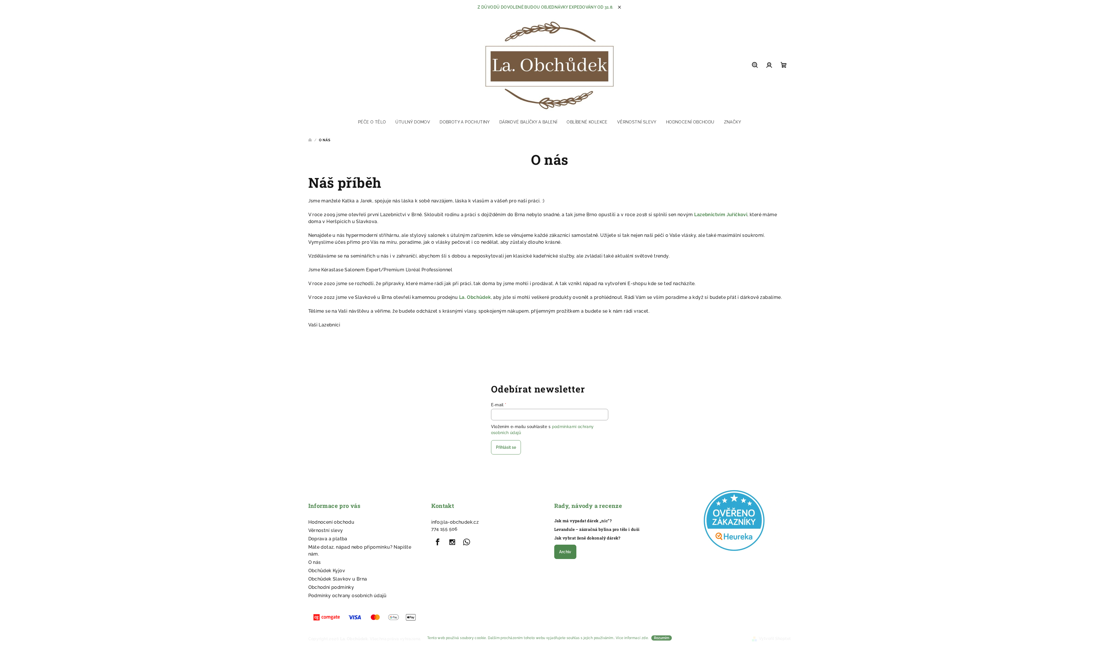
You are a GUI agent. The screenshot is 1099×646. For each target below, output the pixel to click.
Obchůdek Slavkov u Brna (337, 579)
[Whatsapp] (466, 542)
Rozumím (661, 638)
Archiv (565, 552)
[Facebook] (437, 542)
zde (645, 638)
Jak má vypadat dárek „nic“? (583, 521)
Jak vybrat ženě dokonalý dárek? (587, 538)
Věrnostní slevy (325, 530)
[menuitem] (371, 122)
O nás (314, 562)
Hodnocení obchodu (331, 522)
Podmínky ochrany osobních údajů (347, 595)
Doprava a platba (327, 538)
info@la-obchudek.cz (455, 522)
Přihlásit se (506, 447)
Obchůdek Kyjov (326, 570)
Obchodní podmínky (331, 587)
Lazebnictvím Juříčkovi (720, 214)
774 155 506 (444, 529)
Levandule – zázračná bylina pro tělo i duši (597, 529)
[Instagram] (452, 542)
